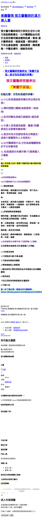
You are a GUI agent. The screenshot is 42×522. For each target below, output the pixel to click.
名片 (6, 62)
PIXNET (9, 489)
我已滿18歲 (5, 515)
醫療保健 (17, 54)
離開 (11, 515)
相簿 (6, 58)
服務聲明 (21, 491)
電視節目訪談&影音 (20, 330)
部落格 (7, 60)
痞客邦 (12, 322)
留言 (17, 322)
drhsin (3, 311)
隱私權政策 (36, 489)
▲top (2, 334)
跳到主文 (4, 26)
